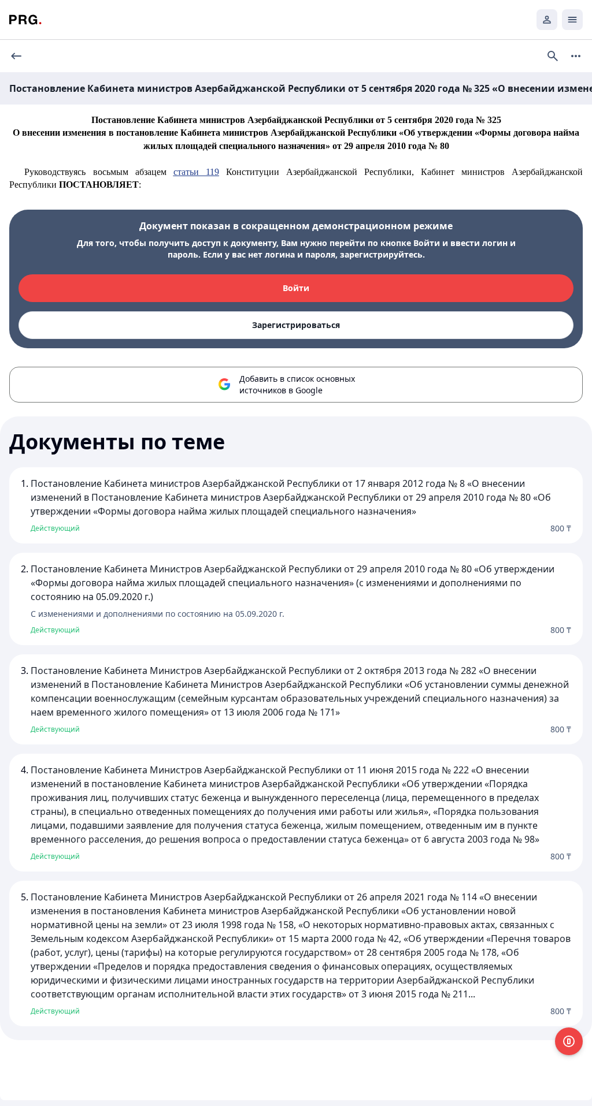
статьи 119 (196, 172)
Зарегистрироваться (296, 324)
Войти (296, 287)
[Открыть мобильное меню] (572, 19)
